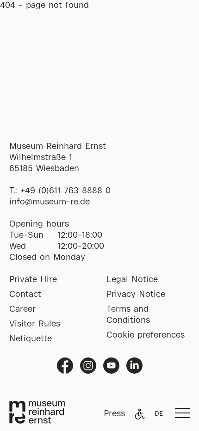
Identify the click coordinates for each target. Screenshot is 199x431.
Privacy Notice (135, 294)
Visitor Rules (34, 324)
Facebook (65, 365)
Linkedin (134, 365)
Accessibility (139, 414)
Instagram (88, 365)
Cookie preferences (145, 335)
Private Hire (33, 279)
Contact (25, 294)
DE (159, 414)
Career (22, 309)
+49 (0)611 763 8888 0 (65, 191)
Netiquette (30, 339)
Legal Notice (132, 279)
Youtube (111, 365)
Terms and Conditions (128, 315)
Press (114, 414)
